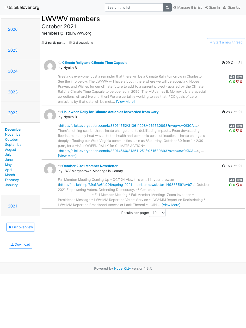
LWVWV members (71, 19)
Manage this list (189, 7)
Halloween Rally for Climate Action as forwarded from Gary (110, 112)
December (13, 129)
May (8, 165)
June (9, 160)
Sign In (214, 7)
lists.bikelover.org (22, 7)
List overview (22, 227)
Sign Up (233, 7)
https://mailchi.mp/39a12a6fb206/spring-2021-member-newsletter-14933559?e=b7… (126, 184)
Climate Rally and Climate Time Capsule (94, 63)
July (8, 154)
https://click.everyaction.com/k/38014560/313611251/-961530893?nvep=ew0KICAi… (128, 151)
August (10, 149)
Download (22, 244)
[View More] (125, 101)
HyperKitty (122, 268)
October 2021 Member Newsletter (90, 166)
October (11, 139)
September (14, 144)
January (11, 185)
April (8, 170)
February (12, 180)
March (10, 175)
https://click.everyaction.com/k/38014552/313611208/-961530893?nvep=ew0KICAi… (128, 125)
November (13, 134)
